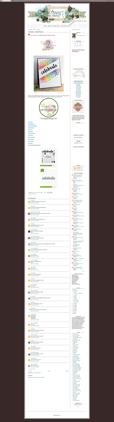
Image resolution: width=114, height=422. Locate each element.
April (75, 297)
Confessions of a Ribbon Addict (78, 241)
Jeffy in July (75, 197)
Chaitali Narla (31, 128)
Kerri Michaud (78, 93)
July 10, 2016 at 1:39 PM (35, 361)
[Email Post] (44, 192)
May (74, 296)
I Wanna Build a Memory (77, 228)
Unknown (32, 346)
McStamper (33, 284)
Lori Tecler (30, 135)
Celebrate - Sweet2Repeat (78, 293)
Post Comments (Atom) (37, 372)
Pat (31, 340)
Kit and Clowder (75, 218)
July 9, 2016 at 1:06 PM (34, 337)
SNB (73, 361)
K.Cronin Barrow (80, 404)
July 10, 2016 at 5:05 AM (35, 349)
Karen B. (32, 242)
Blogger (59, 415)
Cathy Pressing (78, 94)
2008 (74, 313)
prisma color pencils (76, 390)
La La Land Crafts (76, 354)
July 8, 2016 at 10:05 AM (35, 208)
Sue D (32, 206)
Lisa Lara (32, 254)
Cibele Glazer (78, 95)
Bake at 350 (75, 184)
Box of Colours (75, 225)
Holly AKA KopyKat (34, 236)
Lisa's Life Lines (76, 262)
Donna (32, 308)
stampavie (74, 395)
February (75, 300)
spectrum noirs (75, 394)
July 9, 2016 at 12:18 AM (35, 281)
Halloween (74, 350)
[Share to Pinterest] (51, 192)
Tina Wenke (75, 371)
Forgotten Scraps (76, 251)
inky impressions (76, 384)
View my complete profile (80, 35)
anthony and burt (75, 377)
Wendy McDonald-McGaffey (34, 145)
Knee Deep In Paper (76, 244)
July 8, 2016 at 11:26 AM (35, 226)
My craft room (75, 359)
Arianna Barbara (33, 352)
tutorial (74, 399)
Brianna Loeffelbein (32, 126)
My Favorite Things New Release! (78, 212)
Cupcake (74, 342)
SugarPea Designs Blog (78, 82)
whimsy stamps (75, 400)
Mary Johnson (78, 88)
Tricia (32, 200)
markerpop (74, 388)
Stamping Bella (75, 365)
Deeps (32, 296)
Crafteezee (75, 236)
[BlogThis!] (48, 192)
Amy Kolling (30, 139)
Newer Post (30, 371)
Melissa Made (75, 211)
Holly (74, 252)
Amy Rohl (30, 122)
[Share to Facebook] (50, 192)
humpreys (74, 382)
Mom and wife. (33, 290)
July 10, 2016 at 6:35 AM (35, 355)
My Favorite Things (76, 358)
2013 (74, 306)
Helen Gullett (33, 364)
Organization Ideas (76, 360)
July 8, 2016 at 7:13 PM (34, 269)
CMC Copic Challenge (76, 337)
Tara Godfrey (33, 229)
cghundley (32, 314)
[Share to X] (49, 192)
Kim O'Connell (78, 87)
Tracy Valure (31, 141)
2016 (74, 289)
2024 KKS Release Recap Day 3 (78, 194)
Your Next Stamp (75, 376)
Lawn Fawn (74, 355)
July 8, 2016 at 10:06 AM (35, 214)
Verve (74, 373)
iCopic (74, 383)
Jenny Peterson (31, 133)
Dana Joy (30, 129)
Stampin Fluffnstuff (76, 204)
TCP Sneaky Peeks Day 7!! (77, 260)
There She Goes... (76, 370)
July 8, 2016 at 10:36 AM (35, 220)
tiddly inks (74, 396)
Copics (74, 341)
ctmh (73, 379)
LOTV (74, 353)
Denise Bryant (33, 248)
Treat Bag (74, 372)
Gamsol (74, 349)
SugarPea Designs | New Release (78, 222)
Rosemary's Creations (77, 180)
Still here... (74, 205)
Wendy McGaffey (78, 92)
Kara (31, 223)
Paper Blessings (76, 193)
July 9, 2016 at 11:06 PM (35, 343)
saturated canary (76, 393)
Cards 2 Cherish (76, 196)
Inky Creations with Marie (77, 267)
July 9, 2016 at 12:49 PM (35, 325)
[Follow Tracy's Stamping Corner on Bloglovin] (75, 52)
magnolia (74, 387)
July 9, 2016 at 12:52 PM (35, 331)
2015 (74, 303)
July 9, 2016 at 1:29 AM (34, 287)
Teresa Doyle (33, 334)
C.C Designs (75, 336)
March (75, 299)
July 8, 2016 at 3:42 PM (34, 251)
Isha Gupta (30, 131)
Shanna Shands (78, 96)
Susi (31, 302)
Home (49, 371)
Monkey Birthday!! (76, 245)
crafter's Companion (76, 378)
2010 (74, 310)
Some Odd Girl (75, 364)
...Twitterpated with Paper (77, 200)
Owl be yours (75, 229)
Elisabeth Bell (75, 347)
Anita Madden (31, 124)
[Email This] (47, 192)
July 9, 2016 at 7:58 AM (34, 299)
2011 (74, 309)
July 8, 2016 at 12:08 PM (35, 233)
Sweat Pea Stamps (76, 366)
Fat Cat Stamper (76, 232)
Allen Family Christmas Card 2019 (78, 226)
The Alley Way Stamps (76, 367)
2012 (74, 307)
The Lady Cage (33, 260)
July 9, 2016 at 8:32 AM (34, 305)
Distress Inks (75, 344)
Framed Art (75, 348)
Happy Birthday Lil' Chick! (77, 255)
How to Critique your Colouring (78, 219)
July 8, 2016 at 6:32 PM (34, 263)
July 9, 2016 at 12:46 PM (35, 319)
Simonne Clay (78, 90)
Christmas (74, 338)
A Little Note (75, 190)
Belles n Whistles (76, 335)
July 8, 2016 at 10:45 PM (35, 275)
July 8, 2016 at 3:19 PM (34, 245)
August (75, 290)
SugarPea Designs (54, 95)
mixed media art (75, 389)
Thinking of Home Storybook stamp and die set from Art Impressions (77, 176)
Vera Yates (30, 143)
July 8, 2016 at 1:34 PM (34, 239)
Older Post (67, 371)
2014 (74, 305)
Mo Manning (75, 356)
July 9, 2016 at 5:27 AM (34, 293)
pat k (31, 278)
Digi (73, 343)
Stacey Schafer (31, 137)
